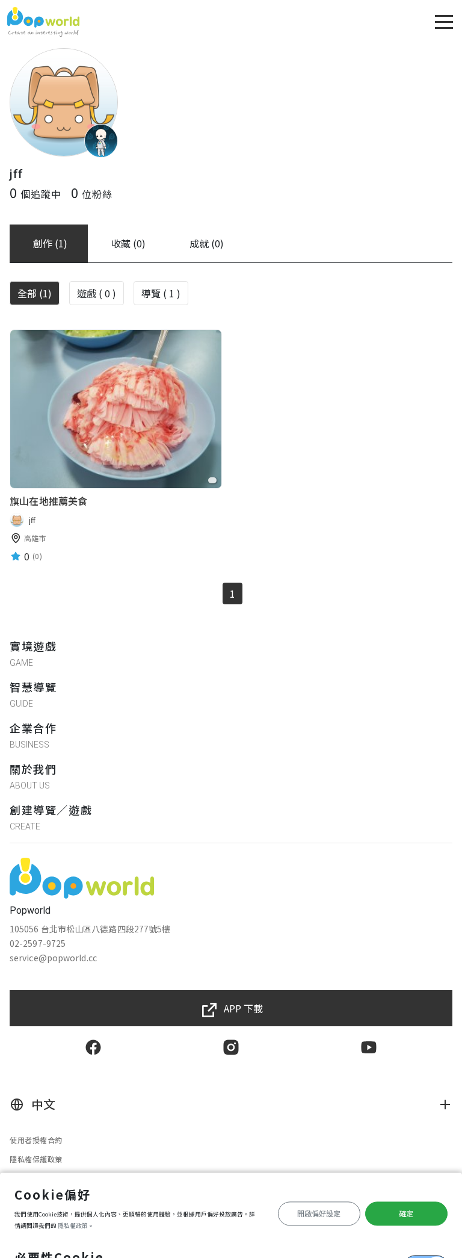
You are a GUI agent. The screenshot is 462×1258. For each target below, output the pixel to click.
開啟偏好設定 (318, 1213)
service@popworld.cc (53, 958)
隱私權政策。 (76, 1225)
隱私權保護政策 (36, 1159)
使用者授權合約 (36, 1140)
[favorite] (212, 480)
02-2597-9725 (38, 943)
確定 (406, 1213)
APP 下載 (243, 1008)
